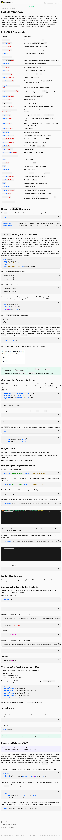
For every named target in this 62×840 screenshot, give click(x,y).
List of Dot (13, 32)
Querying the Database (18, 380)
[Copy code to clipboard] (59, 216)
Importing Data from (14, 742)
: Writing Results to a (19, 234)
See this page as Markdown (10, 822)
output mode (29, 128)
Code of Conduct (43, 835)
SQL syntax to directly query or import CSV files (25, 754)
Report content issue (8, 827)
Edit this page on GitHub (9, 824)
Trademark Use (53, 835)
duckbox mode (32, 125)
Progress (8, 448)
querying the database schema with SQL (28, 384)
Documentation (4, 8)
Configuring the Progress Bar (18, 465)
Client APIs (11, 8)
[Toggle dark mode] (55, 2)
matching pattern (41, 193)
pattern (5, 390)
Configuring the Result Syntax (20, 667)
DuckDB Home (34, 835)
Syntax (11, 576)
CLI (15, 8)
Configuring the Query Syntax (20, 587)
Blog (60, 835)
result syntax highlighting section (32, 87)
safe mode (32, 169)
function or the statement (16, 749)
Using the (16, 209)
